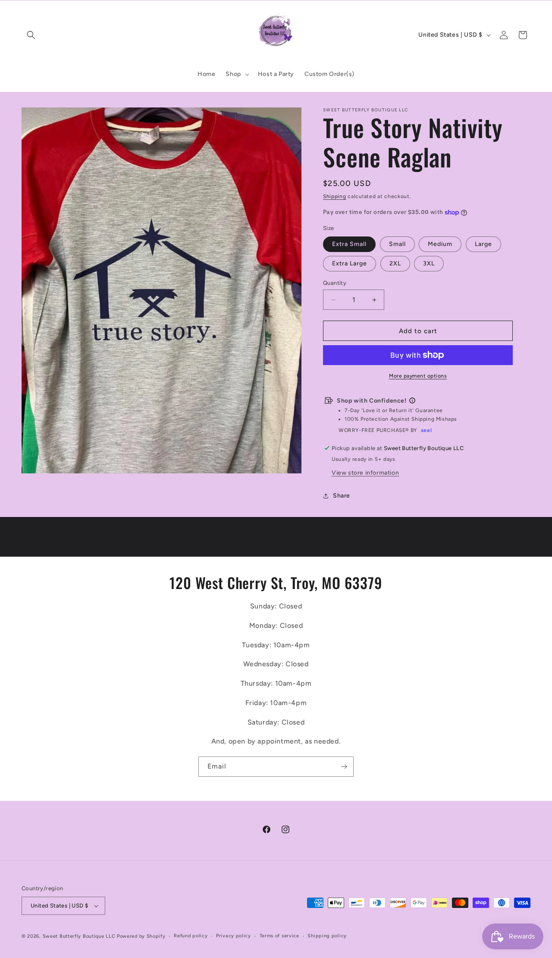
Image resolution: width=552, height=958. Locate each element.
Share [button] (341, 495)
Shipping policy (327, 936)
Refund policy (190, 936)
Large (483, 244)
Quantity (334, 283)
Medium (440, 244)
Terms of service (279, 936)
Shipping (334, 196)
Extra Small (349, 244)
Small (397, 244)
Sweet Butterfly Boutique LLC (79, 936)
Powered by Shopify (141, 936)
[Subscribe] (343, 766)
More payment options (418, 376)
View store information (365, 472)
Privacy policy (233, 936)
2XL (395, 263)
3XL (429, 263)
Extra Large (349, 263)
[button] (31, 34)
